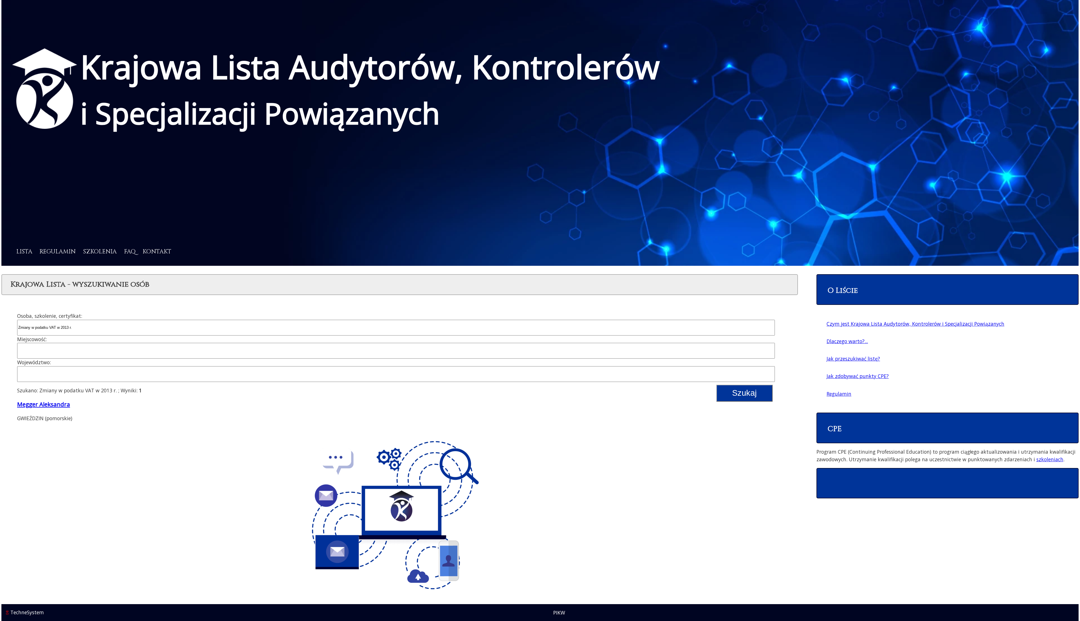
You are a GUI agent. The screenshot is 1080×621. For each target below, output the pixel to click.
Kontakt (157, 252)
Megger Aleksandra (43, 404)
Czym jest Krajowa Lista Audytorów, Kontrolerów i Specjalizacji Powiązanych (915, 323)
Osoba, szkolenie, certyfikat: (49, 315)
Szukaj (744, 392)
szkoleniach (1049, 459)
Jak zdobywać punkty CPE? (858, 376)
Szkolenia (100, 252)
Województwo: (34, 362)
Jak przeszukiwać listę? (853, 358)
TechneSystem (25, 612)
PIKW (559, 612)
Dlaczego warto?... (847, 341)
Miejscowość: (32, 339)
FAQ (130, 252)
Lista (24, 252)
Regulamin (57, 252)
